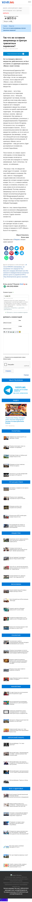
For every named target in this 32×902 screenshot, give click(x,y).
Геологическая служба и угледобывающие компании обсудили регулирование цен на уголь (19, 642)
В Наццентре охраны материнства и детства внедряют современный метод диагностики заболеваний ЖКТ (18, 833)
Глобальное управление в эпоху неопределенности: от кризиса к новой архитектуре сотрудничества (18, 712)
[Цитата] (15, 332)
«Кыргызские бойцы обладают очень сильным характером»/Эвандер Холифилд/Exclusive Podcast (15, 420)
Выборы (5, 8)
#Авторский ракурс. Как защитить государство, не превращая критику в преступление (18, 763)
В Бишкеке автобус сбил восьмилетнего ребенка (15, 507)
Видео (20, 8)
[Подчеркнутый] (9, 332)
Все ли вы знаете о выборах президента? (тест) (16, 846)
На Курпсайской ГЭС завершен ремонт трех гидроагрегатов (17, 576)
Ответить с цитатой (17, 308)
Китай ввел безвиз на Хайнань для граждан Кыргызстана (18, 456)
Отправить (8, 371)
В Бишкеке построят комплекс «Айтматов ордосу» (17, 465)
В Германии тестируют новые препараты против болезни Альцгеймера (16, 823)
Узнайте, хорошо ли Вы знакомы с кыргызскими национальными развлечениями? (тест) (18, 865)
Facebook (8, 18)
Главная (5, 26)
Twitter (5, 18)
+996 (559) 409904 (12, 286)
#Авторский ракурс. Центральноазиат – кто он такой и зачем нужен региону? (19, 771)
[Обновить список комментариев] (13, 292)
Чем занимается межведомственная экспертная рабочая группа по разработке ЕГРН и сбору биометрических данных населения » (16, 275)
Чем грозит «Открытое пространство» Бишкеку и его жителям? (19, 720)
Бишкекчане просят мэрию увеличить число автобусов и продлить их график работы (18, 540)
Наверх (26, 375)
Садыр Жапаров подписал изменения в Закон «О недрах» (19, 678)
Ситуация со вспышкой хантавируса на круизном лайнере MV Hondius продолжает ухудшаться (18, 814)
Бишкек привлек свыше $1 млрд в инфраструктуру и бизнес (17, 590)
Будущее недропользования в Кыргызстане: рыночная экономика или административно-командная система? (18, 661)
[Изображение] (13, 332)
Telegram (15, 18)
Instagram (13, 18)
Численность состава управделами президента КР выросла (18, 474)
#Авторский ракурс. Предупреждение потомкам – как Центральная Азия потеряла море (18, 754)
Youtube (10, 18)
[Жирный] (4, 332)
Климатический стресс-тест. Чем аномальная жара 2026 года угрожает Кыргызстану (19, 730)
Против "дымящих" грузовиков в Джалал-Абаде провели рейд (17, 558)
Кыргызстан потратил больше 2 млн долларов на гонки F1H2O (18, 627)
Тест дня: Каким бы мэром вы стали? (18, 855)
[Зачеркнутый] (11, 332)
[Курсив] (6, 332)
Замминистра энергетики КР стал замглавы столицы (17, 437)
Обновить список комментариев (17, 312)
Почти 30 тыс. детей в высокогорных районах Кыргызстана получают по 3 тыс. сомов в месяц (18, 568)
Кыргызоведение (7, 10)
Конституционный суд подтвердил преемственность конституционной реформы (18, 703)
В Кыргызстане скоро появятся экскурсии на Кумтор (17, 669)
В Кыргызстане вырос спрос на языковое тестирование (17, 446)
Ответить (7, 308)
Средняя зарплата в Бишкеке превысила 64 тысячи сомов (16, 609)
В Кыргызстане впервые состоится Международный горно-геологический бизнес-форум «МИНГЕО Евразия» (19, 652)
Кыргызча (6, 13)
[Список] (18, 332)
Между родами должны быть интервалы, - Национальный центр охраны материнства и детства (18, 805)
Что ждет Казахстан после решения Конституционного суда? (18, 693)
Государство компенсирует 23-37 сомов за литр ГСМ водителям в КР (18, 618)
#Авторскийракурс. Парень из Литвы (18, 780)
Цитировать (8, 309)
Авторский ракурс (13, 8)
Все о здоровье (17, 10)
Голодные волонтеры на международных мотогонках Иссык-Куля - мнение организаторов (18, 549)
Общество (11, 26)
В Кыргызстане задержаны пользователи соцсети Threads (17, 498)
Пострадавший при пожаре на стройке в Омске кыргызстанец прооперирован (17, 526)
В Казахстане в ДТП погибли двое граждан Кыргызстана (17, 516)
